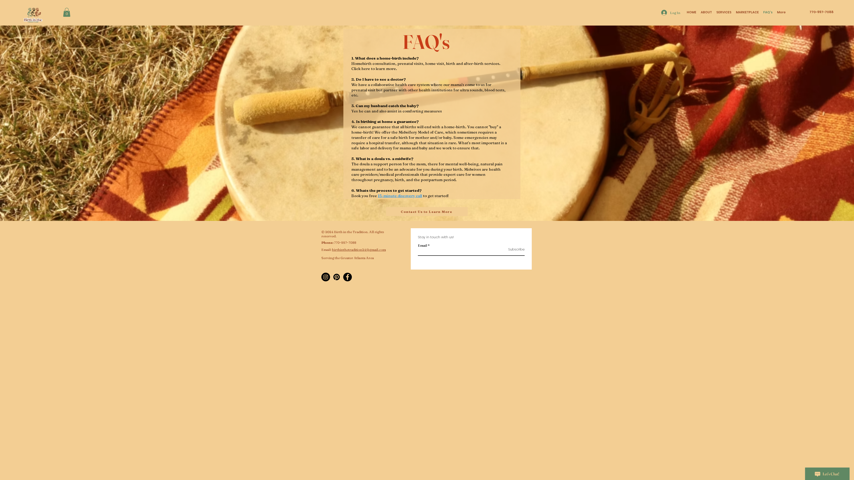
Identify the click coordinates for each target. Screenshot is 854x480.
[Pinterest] (336, 277)
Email (422, 245)
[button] (66, 12)
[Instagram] (325, 277)
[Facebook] (347, 277)
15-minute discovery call (400, 195)
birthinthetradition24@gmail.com (359, 250)
